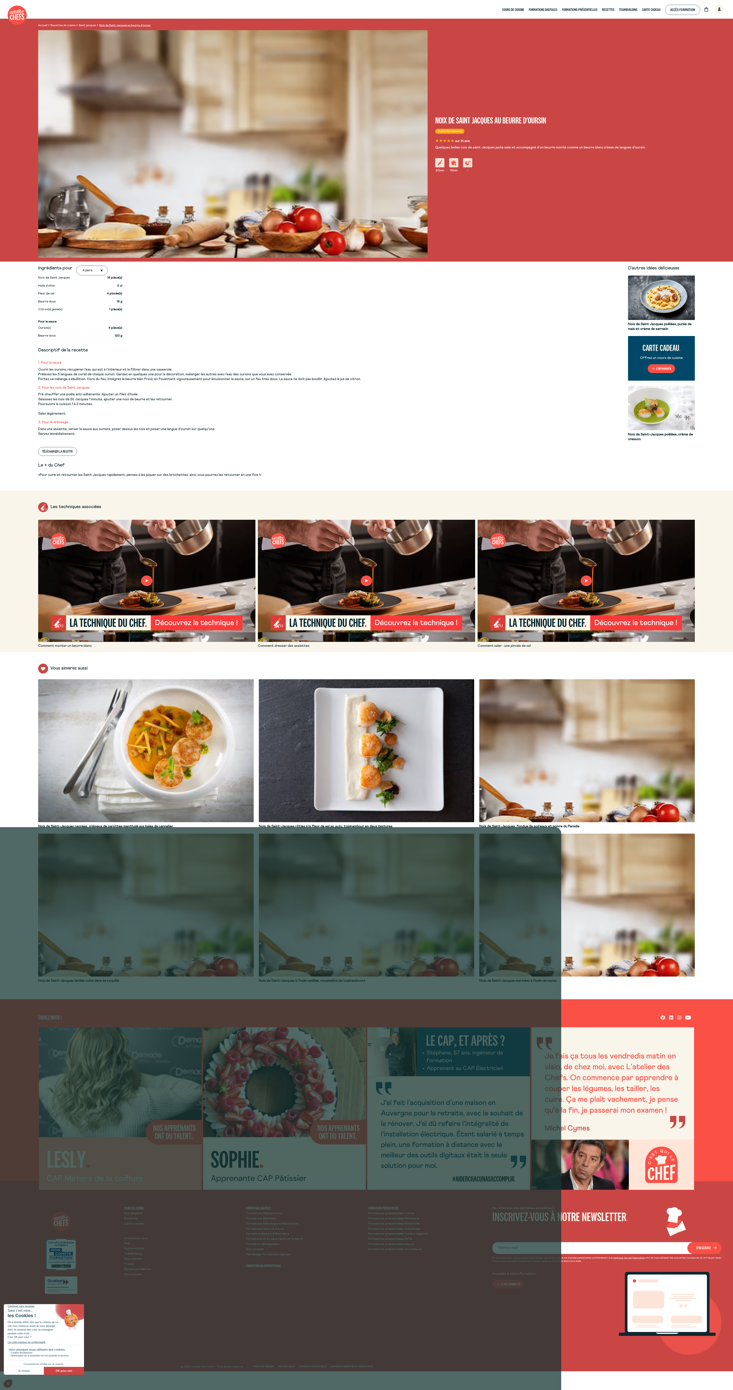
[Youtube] (688, 1017)
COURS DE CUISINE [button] (513, 9)
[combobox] (82, 270)
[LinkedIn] (671, 1017)
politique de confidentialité (629, 1258)
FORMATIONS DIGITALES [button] (543, 9)
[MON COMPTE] (715, 9)
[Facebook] (662, 1017)
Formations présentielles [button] (579, 9)
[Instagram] (679, 1017)
